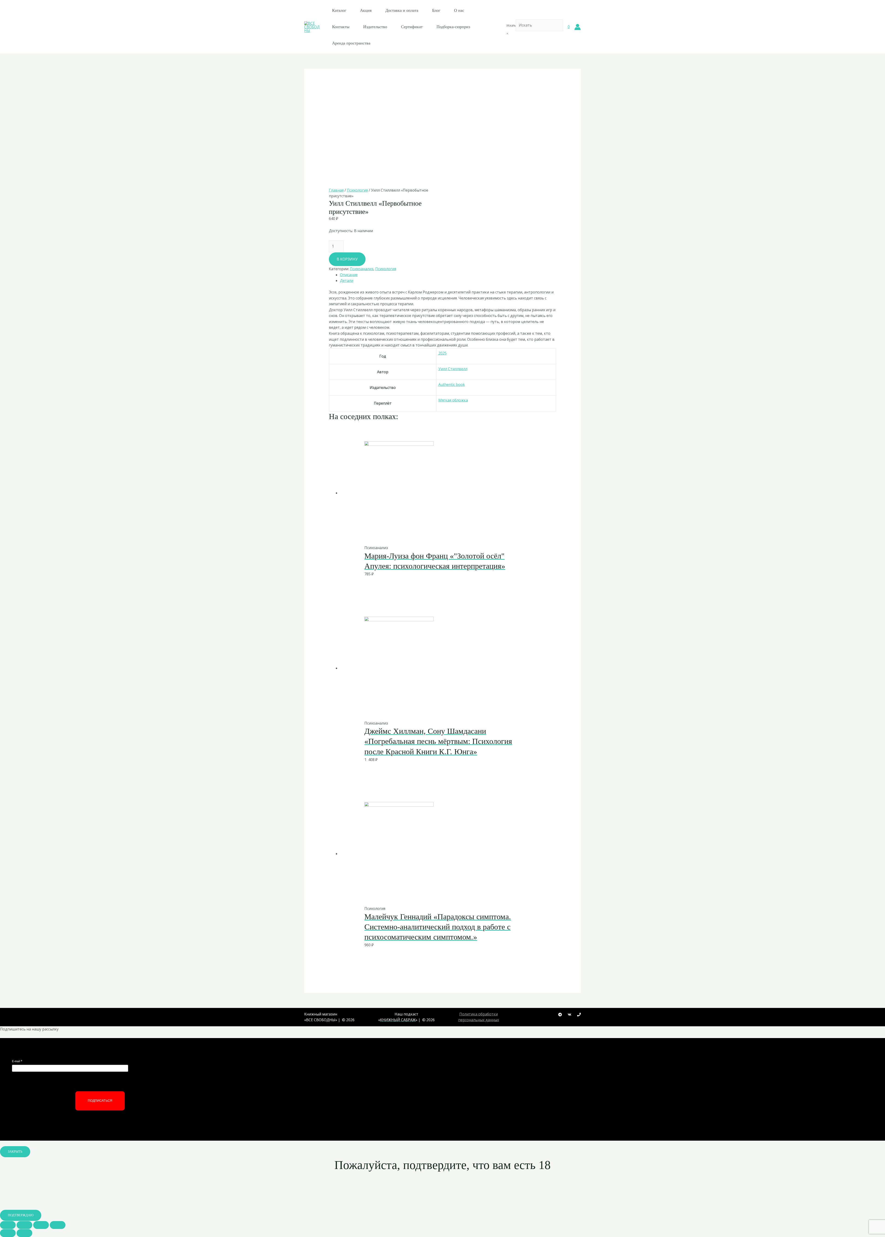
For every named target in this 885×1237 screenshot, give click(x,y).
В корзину (347, 259)
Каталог (339, 10)
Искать (511, 25)
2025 (442, 353)
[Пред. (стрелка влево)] (8, 1233)
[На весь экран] (41, 1225)
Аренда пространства (351, 43)
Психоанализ (361, 268)
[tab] (448, 275)
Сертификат (412, 26)
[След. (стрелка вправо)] (24, 1233)
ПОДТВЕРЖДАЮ (20, 1215)
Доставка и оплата (401, 10)
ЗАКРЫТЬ (15, 1151)
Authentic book (451, 384)
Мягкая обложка (453, 400)
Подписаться (100, 1100)
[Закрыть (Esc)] (8, 1225)
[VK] (569, 1014)
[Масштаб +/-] (57, 1225)
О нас (459, 10)
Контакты (340, 26)
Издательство (375, 26)
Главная (336, 190)
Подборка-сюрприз (453, 26)
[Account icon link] (577, 27)
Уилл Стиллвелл (452, 368)
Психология (357, 190)
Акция (366, 10)
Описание (349, 274)
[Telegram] (560, 1014)
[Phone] (579, 1014)
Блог (436, 10)
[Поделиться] (24, 1225)
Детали (346, 280)
